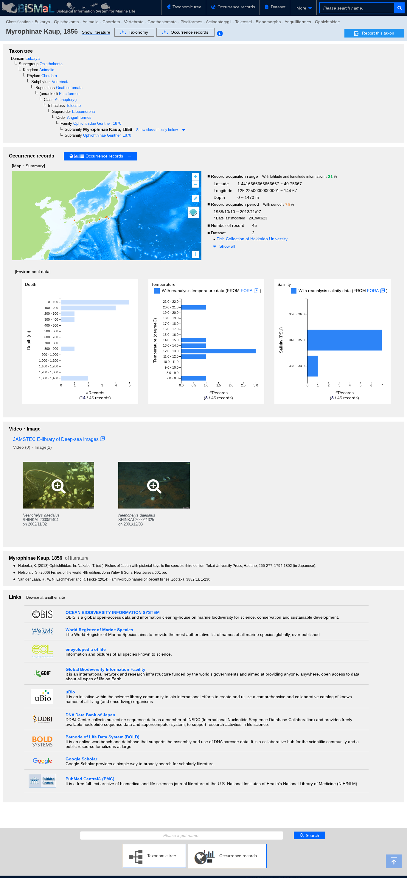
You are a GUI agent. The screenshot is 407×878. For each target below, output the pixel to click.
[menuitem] (303, 8)
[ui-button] (399, 8)
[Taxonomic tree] (154, 846)
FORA (246, 290)
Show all (227, 246)
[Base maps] (193, 212)
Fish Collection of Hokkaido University (252, 238)
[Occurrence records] (227, 846)
